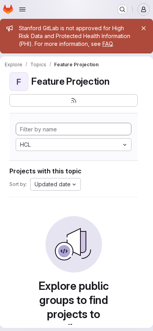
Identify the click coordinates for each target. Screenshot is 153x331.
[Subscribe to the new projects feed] (73, 100)
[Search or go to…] (122, 9)
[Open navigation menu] (22, 9)
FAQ (107, 43)
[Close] (143, 28)
